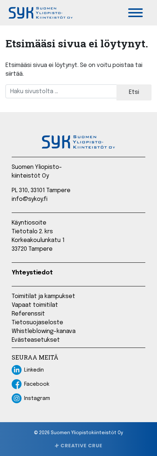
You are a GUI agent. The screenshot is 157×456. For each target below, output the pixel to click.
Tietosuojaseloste (37, 323)
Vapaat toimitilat (35, 305)
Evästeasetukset (36, 340)
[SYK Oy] (41, 12)
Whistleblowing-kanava (44, 331)
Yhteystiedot (32, 273)
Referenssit (28, 314)
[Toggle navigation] (135, 13)
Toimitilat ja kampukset (43, 296)
